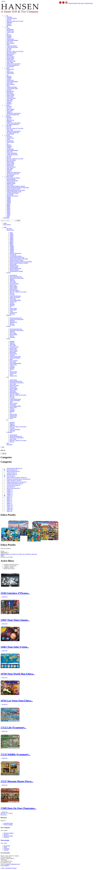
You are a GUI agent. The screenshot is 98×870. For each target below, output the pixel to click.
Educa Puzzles (8, 176)
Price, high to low (33, 554)
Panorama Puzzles (11, 179)
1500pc (8, 213)
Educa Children (10, 56)
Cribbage (9, 37)
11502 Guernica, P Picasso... (15, 593)
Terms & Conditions (8, 833)
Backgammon (10, 29)
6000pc (8, 206)
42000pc (9, 197)
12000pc (9, 202)
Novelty (7, 135)
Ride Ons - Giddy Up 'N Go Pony (15, 21)
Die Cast (9, 50)
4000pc (8, 209)
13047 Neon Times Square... (15, 620)
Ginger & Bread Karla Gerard (14, 191)
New (8, 443)
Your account (5, 840)
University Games (11, 61)
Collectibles (8, 125)
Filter (2, 555)
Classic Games (10, 32)
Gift (6, 26)
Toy (6, 15)
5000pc (8, 208)
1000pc (8, 215)
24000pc (9, 200)
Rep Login (81, 3)
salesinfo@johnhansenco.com (12, 864)
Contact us (6, 837)
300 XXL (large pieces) (12, 195)
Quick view (4, 596)
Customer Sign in (88, 3)
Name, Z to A (16, 554)
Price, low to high (24, 554)
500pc (8, 216)
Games (6, 67)
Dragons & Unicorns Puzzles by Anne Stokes (18, 187)
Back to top (4, 814)
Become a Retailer (8, 824)
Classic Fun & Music (12, 18)
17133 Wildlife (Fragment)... (15, 754)
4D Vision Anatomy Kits (13, 65)
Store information (5, 865)
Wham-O (9, 23)
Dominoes (9, 36)
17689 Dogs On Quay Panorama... (18, 808)
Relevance (3, 554)
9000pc (8, 204)
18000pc (9, 201)
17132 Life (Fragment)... (13, 727)
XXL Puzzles (10, 194)
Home (5, 227)
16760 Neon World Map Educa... (18, 673)
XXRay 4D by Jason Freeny (14, 63)
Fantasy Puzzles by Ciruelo (13, 189)
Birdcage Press (10, 54)
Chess (8, 28)
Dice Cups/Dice (10, 43)
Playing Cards (10, 39)
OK (2, 447)
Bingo (8, 44)
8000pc (8, 205)
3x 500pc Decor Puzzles (13, 193)
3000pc (8, 211)
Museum (7, 116)
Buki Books (10, 55)
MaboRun (9, 25)
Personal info (7, 845)
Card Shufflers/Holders (12, 40)
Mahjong (9, 34)
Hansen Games (10, 58)
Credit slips (6, 848)
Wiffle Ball (9, 22)
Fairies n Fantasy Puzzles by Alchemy (16, 186)
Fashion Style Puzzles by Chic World (16, 190)
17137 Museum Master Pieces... (17, 781)
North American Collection (13, 178)
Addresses (6, 850)
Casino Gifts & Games (12, 47)
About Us (6, 834)
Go (7, 33)
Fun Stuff (9, 19)
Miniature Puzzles (11, 183)
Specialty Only (10, 30)
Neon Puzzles (10, 184)
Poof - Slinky (10, 62)
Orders (5, 847)
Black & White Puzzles (12, 180)
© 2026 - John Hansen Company (9, 868)
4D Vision (9, 228)
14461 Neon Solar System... (15, 646)
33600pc (9, 198)
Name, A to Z (4, 552)
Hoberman (9, 17)
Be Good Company (11, 52)
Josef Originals (10, 66)
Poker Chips (10, 41)
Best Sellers (6, 217)
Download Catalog (8, 823)
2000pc (8, 212)
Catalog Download (72, 3)
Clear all (3, 453)
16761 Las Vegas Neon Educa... (17, 700)
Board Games (10, 59)
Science (7, 105)
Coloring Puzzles (11, 182)
